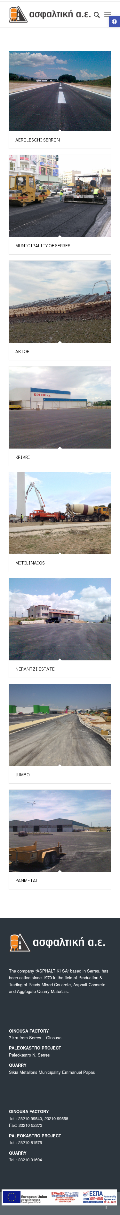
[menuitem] (93, 14)
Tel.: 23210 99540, (26, 1118)
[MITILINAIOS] (60, 513)
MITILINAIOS (30, 562)
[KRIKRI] (60, 407)
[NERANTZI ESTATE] (60, 619)
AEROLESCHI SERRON (37, 139)
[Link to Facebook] (106, 1207)
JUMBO (22, 774)
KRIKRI (22, 457)
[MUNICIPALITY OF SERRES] (60, 196)
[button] (114, 21)
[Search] (93, 14)
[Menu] (107, 14)
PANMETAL (26, 880)
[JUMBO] (60, 725)
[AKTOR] (60, 302)
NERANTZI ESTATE (35, 669)
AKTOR (22, 351)
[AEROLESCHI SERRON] (60, 91)
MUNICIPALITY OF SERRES (42, 245)
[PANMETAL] (60, 831)
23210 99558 (56, 1118)
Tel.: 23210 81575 (25, 1142)
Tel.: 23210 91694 (25, 1160)
